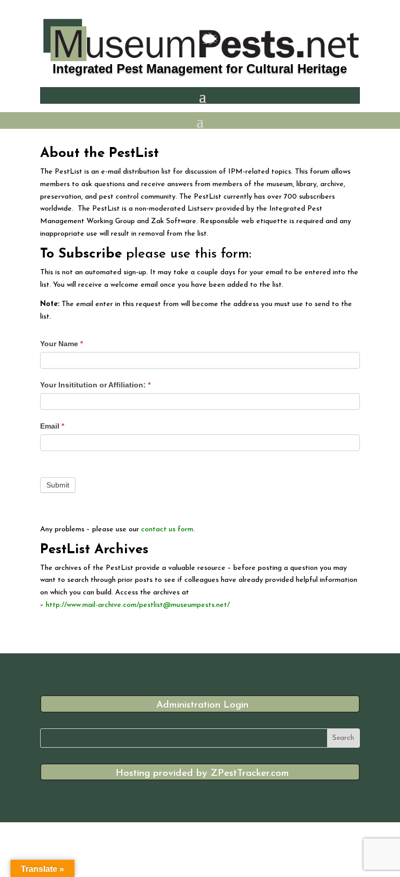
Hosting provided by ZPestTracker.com (202, 773)
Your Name (61, 343)
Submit (57, 485)
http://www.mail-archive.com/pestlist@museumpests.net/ (138, 605)
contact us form (166, 529)
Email (52, 426)
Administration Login (202, 705)
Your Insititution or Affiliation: (95, 385)
